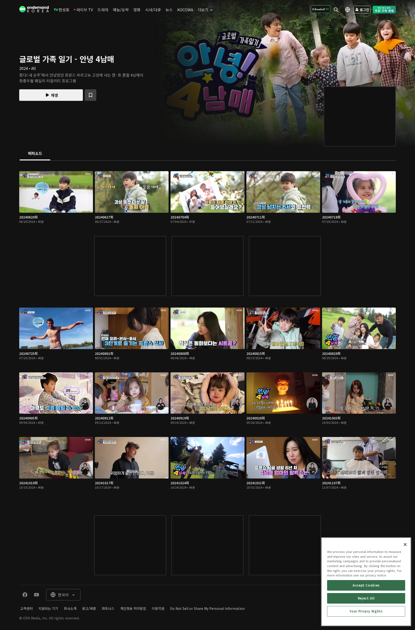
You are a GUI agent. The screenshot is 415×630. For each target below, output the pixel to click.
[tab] (35, 153)
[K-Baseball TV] (320, 9)
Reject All (366, 598)
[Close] (405, 544)
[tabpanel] (207, 333)
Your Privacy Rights (366, 611)
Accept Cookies (366, 585)
